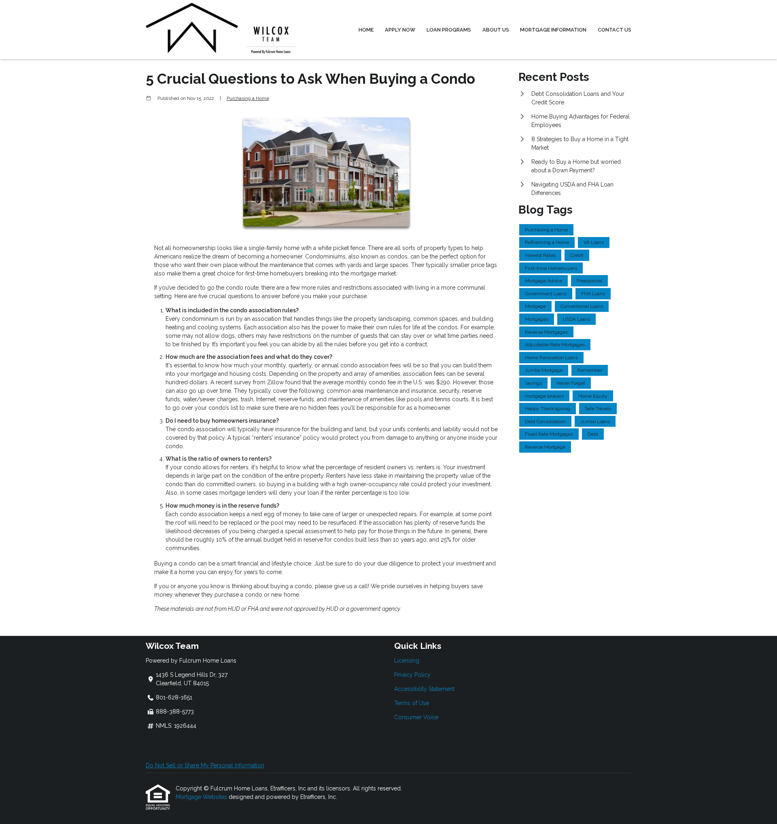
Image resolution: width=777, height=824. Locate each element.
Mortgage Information (553, 30)
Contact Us (614, 30)
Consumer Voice (416, 717)
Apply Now (400, 30)
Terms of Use (411, 703)
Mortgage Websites (202, 797)
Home (366, 30)
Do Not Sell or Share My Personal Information (205, 765)
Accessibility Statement (424, 689)
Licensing (406, 660)
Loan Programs (449, 30)
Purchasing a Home (248, 98)
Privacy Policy (412, 674)
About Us (495, 30)
